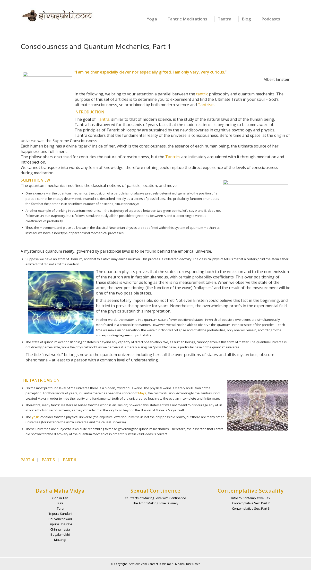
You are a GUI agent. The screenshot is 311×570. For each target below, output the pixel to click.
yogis (36, 417)
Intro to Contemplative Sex (250, 498)
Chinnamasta (60, 529)
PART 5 (48, 459)
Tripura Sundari (60, 513)
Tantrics (172, 156)
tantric (202, 94)
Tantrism (206, 104)
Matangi (60, 539)
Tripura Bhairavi (60, 524)
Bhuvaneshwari (60, 519)
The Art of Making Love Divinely (155, 503)
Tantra (103, 119)
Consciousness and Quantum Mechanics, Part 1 (96, 46)
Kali (60, 503)
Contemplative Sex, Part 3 (251, 508)
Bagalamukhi (60, 534)
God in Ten (60, 498)
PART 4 (27, 459)
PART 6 (69, 459)
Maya (142, 393)
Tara (60, 508)
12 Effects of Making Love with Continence (155, 498)
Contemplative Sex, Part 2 (251, 503)
